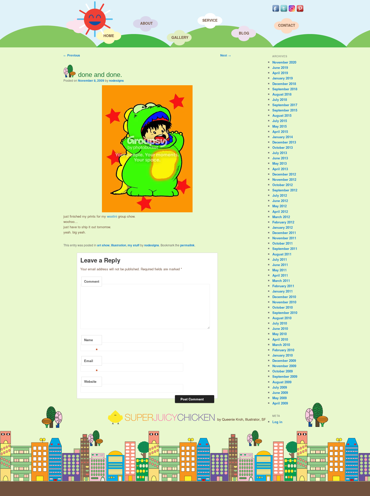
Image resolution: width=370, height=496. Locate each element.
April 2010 (280, 339)
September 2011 (284, 248)
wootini (112, 216)
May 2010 (279, 333)
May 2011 (279, 270)
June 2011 (280, 264)
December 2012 (284, 174)
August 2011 (281, 254)
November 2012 (284, 179)
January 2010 (282, 355)
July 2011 (279, 259)
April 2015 (280, 131)
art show (103, 245)
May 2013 (279, 163)
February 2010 (283, 349)
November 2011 (284, 238)
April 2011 (280, 275)
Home (108, 35)
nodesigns (116, 80)
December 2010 (284, 296)
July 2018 (279, 99)
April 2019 (280, 72)
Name (91, 341)
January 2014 (282, 136)
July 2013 (279, 152)
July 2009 (279, 387)
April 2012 (280, 211)
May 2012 (279, 205)
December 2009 (284, 360)
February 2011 (283, 285)
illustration (118, 245)
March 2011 (281, 280)
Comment (91, 281)
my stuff (133, 245)
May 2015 (279, 126)
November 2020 (284, 62)
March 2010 (281, 344)
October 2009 (282, 371)
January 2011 (282, 291)
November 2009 (284, 365)
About (146, 23)
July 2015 (279, 120)
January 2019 (282, 78)
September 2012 (284, 190)
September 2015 (284, 110)
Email (91, 362)
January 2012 (282, 227)
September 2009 (284, 376)
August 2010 (281, 317)
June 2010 (280, 328)
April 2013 (280, 168)
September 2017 (284, 104)
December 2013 (284, 142)
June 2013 (280, 158)
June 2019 (280, 67)
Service (209, 20)
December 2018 (284, 83)
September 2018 (284, 88)
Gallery (179, 37)
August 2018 (281, 94)
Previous (71, 55)
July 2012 (279, 195)
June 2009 (280, 392)
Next (225, 55)
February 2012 (283, 222)
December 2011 (284, 232)
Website (90, 381)
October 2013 (282, 147)
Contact (286, 25)
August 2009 (281, 382)
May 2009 (279, 397)
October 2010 (282, 307)
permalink (187, 245)
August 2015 (281, 115)
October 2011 (282, 243)
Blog (244, 33)
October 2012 (282, 184)
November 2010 (284, 302)
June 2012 (280, 200)
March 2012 (281, 216)
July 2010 (279, 323)
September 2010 (284, 312)
